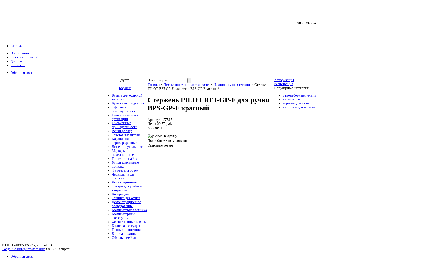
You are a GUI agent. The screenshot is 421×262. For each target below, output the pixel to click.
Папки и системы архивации (125, 117)
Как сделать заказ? (24, 57)
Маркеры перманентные (123, 152)
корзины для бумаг (297, 103)
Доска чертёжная (124, 182)
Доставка (17, 61)
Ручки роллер (122, 131)
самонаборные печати (299, 95)
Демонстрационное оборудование (126, 204)
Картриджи (120, 194)
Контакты (18, 65)
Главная (16, 46)
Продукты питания (126, 229)
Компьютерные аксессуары (123, 216)
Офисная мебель (124, 237)
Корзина (125, 88)
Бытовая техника (124, 233)
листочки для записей (299, 107)
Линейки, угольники (127, 147)
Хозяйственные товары (129, 222)
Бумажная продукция (128, 103)
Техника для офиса (126, 198)
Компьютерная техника (129, 210)
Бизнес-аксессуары (126, 226)
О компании (20, 53)
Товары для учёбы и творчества (127, 188)
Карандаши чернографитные (124, 141)
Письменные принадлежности (124, 125)
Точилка (118, 166)
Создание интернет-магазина (23, 249)
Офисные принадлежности (124, 109)
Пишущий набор (124, 158)
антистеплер (292, 99)
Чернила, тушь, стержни (123, 176)
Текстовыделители (126, 135)
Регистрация (283, 84)
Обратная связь (22, 72)
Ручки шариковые (125, 162)
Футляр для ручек (125, 170)
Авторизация (284, 80)
